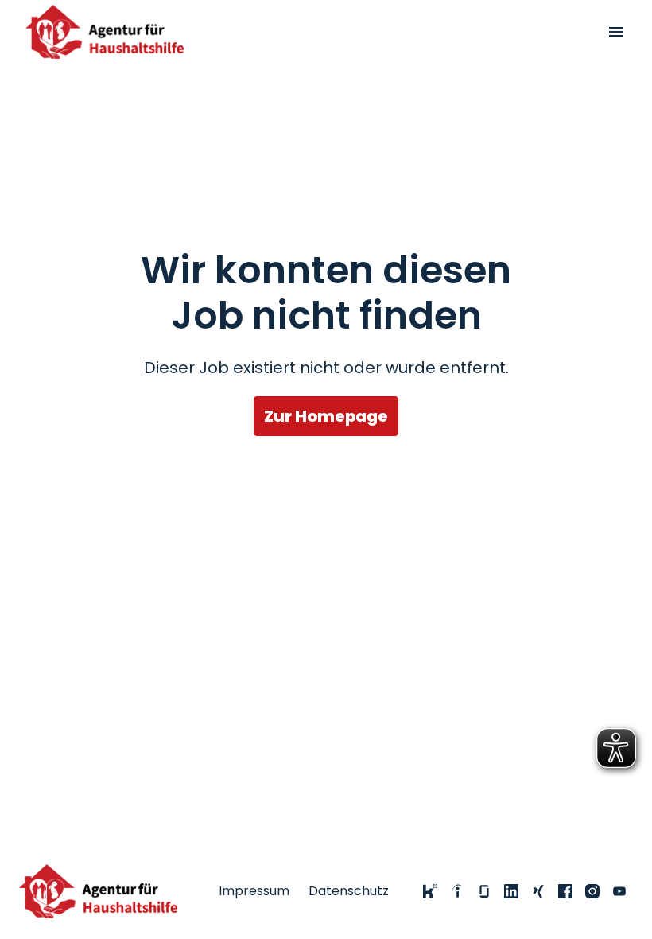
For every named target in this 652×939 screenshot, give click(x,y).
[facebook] (565, 891)
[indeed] (457, 891)
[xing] (538, 891)
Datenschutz (349, 891)
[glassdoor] (484, 891)
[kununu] (430, 891)
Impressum (254, 891)
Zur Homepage (326, 416)
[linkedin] (511, 891)
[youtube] (619, 891)
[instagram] (592, 891)
